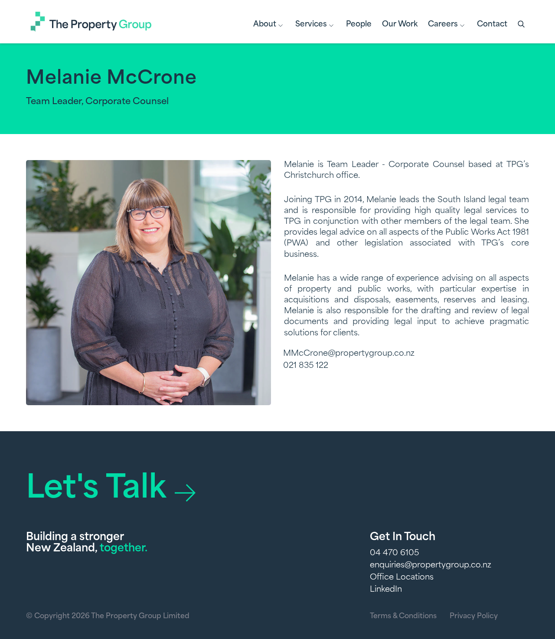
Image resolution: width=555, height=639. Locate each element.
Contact (492, 24)
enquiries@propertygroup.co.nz (430, 566)
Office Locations (402, 578)
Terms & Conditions (403, 616)
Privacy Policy (474, 616)
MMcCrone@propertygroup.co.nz (349, 354)
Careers (443, 24)
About (264, 24)
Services (311, 24)
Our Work (400, 24)
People (359, 24)
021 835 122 (305, 366)
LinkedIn (386, 590)
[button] (522, 25)
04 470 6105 (394, 553)
